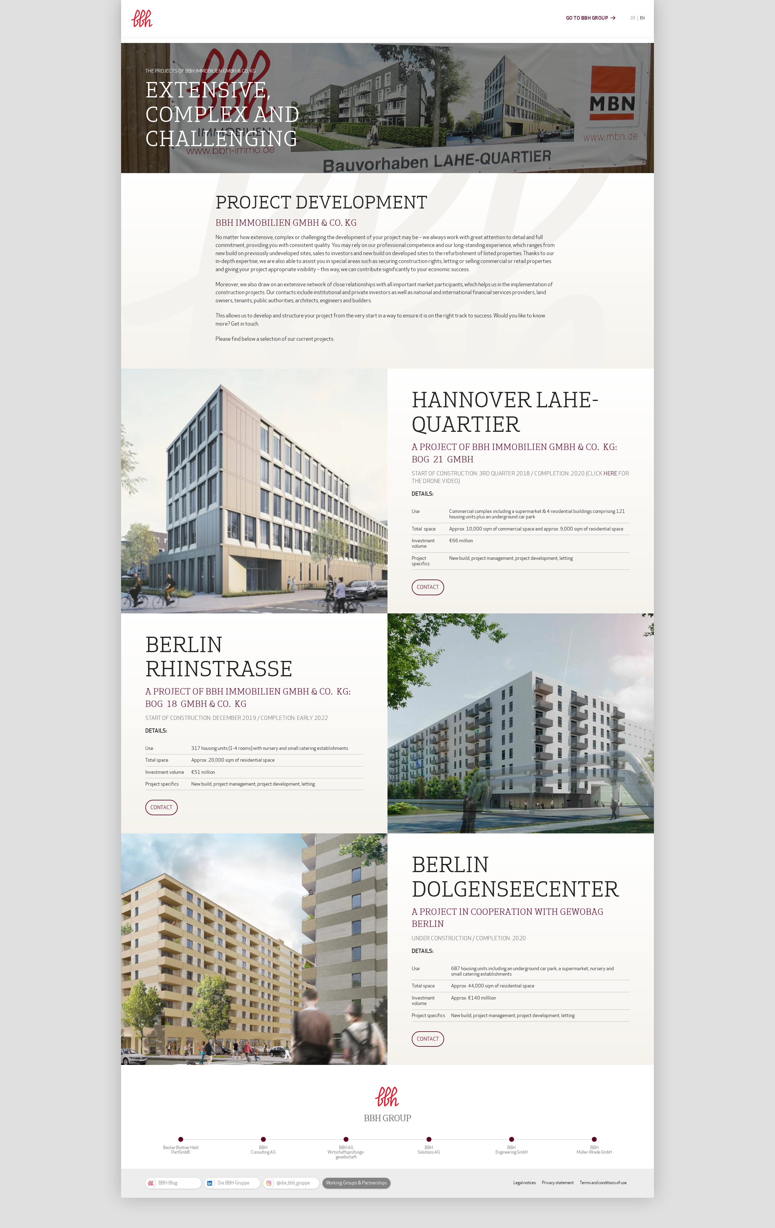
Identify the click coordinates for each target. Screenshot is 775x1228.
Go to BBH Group (587, 18)
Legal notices (524, 1182)
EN (642, 18)
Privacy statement (558, 1182)
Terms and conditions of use (603, 1182)
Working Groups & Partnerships (356, 1183)
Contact (428, 587)
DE (633, 18)
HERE (610, 474)
